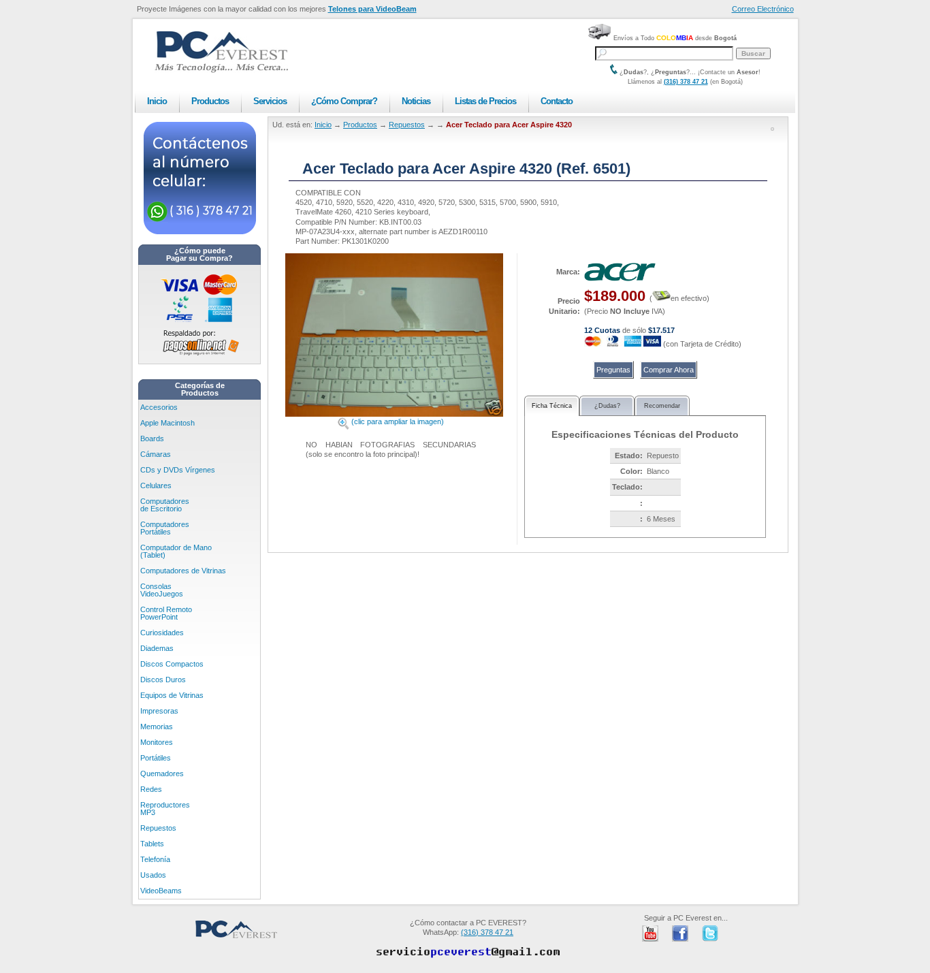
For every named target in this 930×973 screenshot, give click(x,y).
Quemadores (162, 773)
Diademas (157, 648)
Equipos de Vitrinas (172, 695)
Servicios (270, 101)
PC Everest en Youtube (650, 933)
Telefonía (155, 859)
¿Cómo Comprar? (344, 101)
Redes (151, 789)
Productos (210, 101)
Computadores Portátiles (164, 528)
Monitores (156, 742)
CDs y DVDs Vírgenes (177, 470)
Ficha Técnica (552, 405)
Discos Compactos (172, 664)
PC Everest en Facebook (680, 933)
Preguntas (613, 370)
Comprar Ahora (668, 370)
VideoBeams (161, 891)
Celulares (156, 485)
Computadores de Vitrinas (183, 571)
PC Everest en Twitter (710, 933)
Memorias (156, 726)
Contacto (557, 101)
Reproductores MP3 (165, 808)
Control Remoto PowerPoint (166, 613)
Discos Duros (163, 679)
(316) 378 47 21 (686, 81)
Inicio (157, 101)
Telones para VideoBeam (372, 9)
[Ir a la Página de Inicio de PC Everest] (221, 70)
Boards (152, 438)
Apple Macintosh (167, 423)
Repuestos (158, 828)
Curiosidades (162, 632)
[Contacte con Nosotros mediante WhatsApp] (200, 231)
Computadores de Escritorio (164, 505)
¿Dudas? (607, 405)
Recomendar (662, 405)
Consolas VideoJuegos (161, 590)
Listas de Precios (485, 101)
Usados (153, 875)
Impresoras (159, 711)
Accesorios (159, 407)
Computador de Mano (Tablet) (176, 551)
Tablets (152, 844)
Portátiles (155, 758)
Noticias (416, 101)
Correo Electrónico (763, 9)
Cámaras (155, 454)
